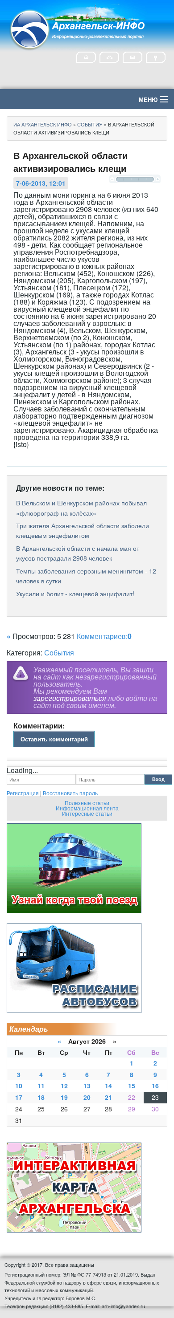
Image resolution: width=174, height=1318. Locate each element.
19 (64, 1097)
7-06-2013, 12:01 (41, 183)
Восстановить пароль (70, 793)
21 (108, 1097)
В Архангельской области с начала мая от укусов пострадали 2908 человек (77, 553)
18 (41, 1097)
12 (64, 1085)
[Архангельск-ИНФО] (78, 28)
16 (155, 1085)
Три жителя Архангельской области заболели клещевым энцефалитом (82, 530)
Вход (158, 779)
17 (18, 1097)
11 (41, 1085)
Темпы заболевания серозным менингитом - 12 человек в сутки (86, 575)
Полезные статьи (87, 802)
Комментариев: (104, 636)
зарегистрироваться (69, 698)
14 (108, 1085)
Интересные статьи (87, 813)
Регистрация (23, 793)
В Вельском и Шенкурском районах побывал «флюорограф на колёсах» (81, 507)
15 (131, 1085)
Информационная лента (87, 808)
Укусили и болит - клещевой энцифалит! (75, 593)
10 (18, 1085)
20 (87, 1097)
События (59, 652)
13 (87, 1085)
